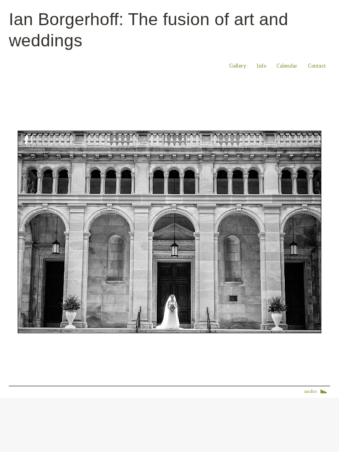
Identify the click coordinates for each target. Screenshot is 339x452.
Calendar (287, 66)
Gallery (237, 66)
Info (261, 66)
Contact (317, 66)
